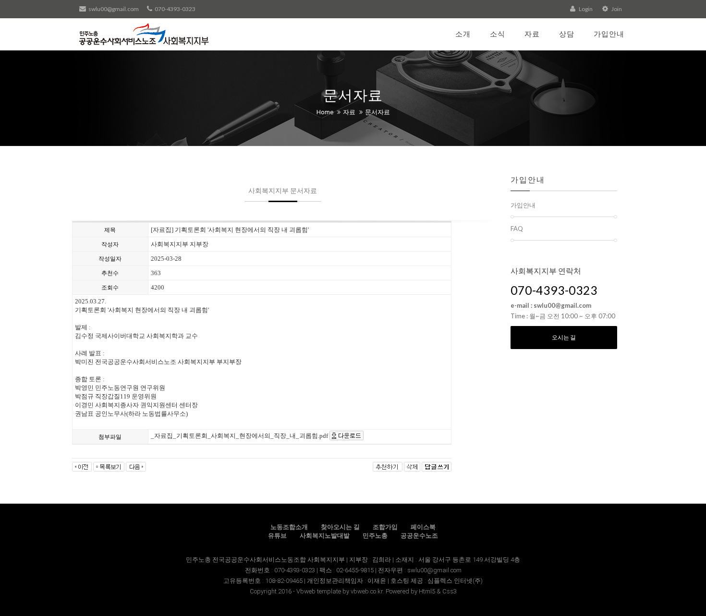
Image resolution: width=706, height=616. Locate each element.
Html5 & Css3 (438, 591)
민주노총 (375, 535)
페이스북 (423, 527)
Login (585, 8)
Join (616, 8)
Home (324, 112)
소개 (463, 33)
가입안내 (609, 33)
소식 (497, 33)
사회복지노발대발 (325, 535)
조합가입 (385, 527)
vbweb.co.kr (367, 591)
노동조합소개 (289, 527)
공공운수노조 (419, 535)
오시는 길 (564, 337)
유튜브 (277, 535)
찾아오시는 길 (340, 527)
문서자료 (377, 112)
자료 (532, 33)
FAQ (517, 228)
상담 (566, 33)
